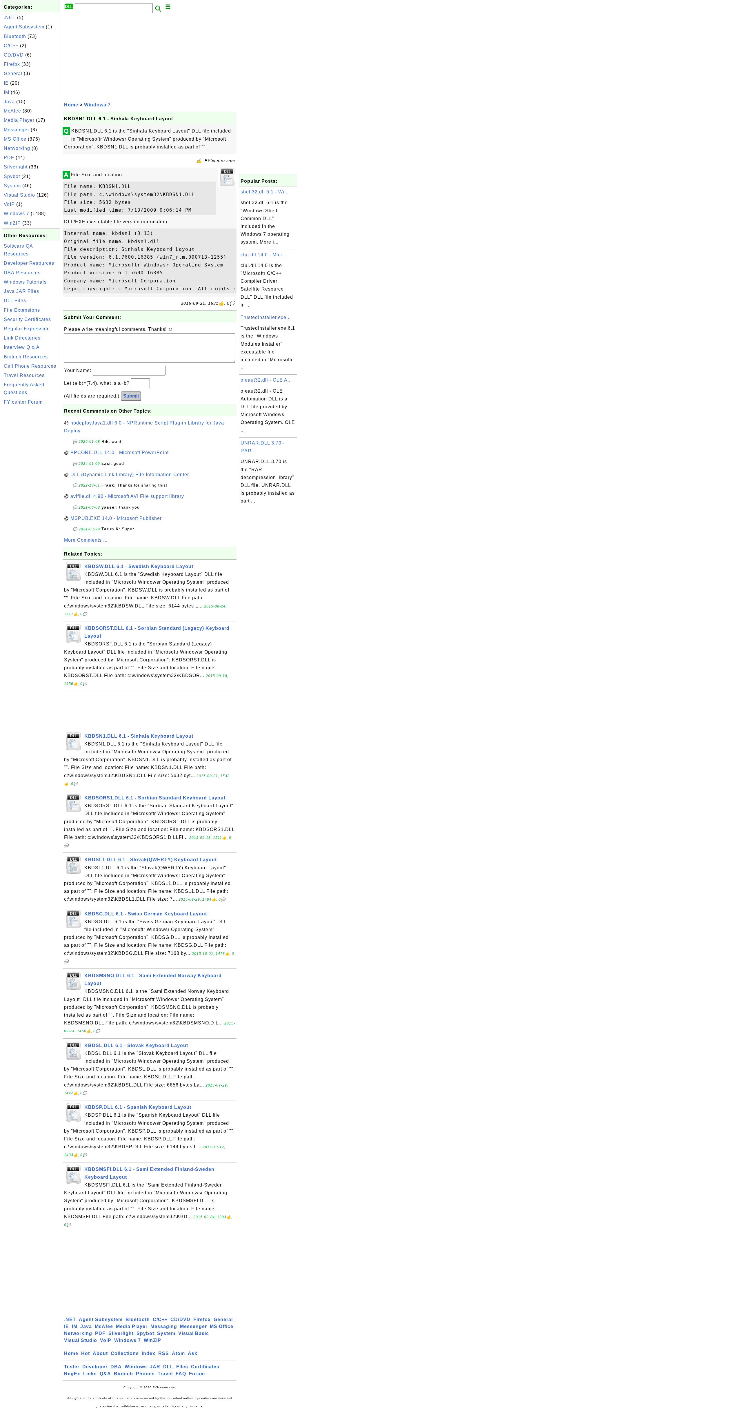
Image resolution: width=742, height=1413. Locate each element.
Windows (136, 1366)
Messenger (16, 129)
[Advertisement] (31, 494)
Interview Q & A (22, 347)
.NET (10, 17)
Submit (131, 395)
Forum (197, 1373)
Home (71, 104)
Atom (178, 1353)
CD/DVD (14, 54)
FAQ (181, 1373)
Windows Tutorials (25, 282)
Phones (145, 1373)
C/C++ (11, 45)
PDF (9, 157)
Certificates (205, 1366)
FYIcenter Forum (23, 402)
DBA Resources (22, 272)
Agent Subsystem (24, 26)
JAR (155, 1366)
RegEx (72, 1373)
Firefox (12, 64)
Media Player (19, 120)
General (13, 73)
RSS (163, 1353)
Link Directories (22, 337)
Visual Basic (193, 1333)
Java (9, 101)
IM (6, 92)
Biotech (123, 1373)
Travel (165, 1373)
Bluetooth (15, 36)
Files (182, 1366)
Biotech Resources (26, 356)
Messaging (163, 1326)
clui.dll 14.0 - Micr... (263, 254)
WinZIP (12, 223)
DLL (168, 1366)
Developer (95, 1366)
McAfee (12, 110)
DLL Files (15, 300)
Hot (85, 1353)
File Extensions (22, 310)
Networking (17, 148)
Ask (192, 1353)
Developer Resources (29, 263)
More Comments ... (86, 540)
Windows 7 (16, 213)
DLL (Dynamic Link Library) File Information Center (129, 474)
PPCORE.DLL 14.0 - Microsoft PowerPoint (119, 452)
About (100, 1353)
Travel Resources (24, 375)
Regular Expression (27, 328)
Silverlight (16, 166)
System (12, 185)
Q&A (105, 1373)
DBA (116, 1366)
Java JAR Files (21, 291)
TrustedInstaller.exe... (266, 317)
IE (6, 83)
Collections (125, 1353)
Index (148, 1353)
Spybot (12, 176)
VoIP (9, 204)
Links (90, 1373)
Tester (71, 1366)
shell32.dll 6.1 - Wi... (265, 191)
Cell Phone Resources (30, 366)
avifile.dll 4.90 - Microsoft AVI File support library (127, 496)
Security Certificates (27, 319)
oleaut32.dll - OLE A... (266, 380)
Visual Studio (19, 195)
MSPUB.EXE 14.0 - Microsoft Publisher (116, 518)
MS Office (15, 139)
